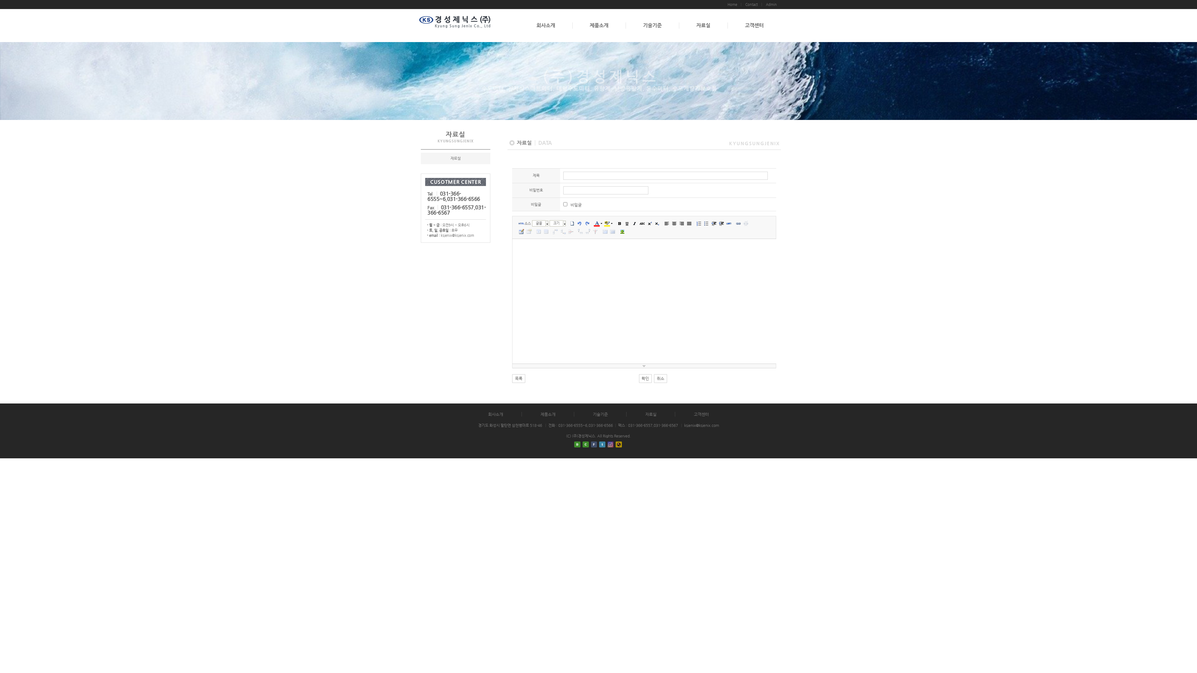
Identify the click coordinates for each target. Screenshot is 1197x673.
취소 (660, 378)
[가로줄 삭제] (571, 231)
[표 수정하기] (529, 231)
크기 (556, 223)
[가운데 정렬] (674, 223)
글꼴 (539, 223)
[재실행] (587, 223)
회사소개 (545, 25)
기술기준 (652, 25)
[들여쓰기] (721, 223)
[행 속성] (546, 231)
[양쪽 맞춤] (689, 223)
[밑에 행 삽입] (563, 231)
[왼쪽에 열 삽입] (580, 231)
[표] (521, 231)
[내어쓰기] (714, 223)
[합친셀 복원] (612, 231)
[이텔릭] (635, 223)
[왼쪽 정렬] (667, 223)
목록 (518, 378)
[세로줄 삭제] (595, 231)
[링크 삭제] (746, 223)
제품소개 (599, 25)
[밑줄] (627, 223)
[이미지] (622, 231)
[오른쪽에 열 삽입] (588, 231)
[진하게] (620, 223)
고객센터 (754, 25)
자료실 (703, 25)
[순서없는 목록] (706, 223)
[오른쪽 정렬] (682, 223)
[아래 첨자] (657, 223)
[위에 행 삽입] (556, 231)
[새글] (572, 223)
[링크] (738, 223)
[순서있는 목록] (699, 223)
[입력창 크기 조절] (644, 366)
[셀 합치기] (605, 231)
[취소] (580, 223)
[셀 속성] (539, 231)
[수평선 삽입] (729, 223)
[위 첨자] (650, 223)
